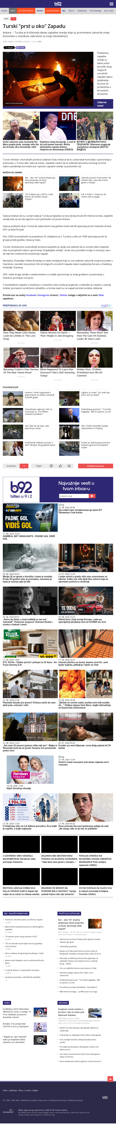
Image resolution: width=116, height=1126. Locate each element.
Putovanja (95, 10)
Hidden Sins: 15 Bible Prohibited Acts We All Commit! (89, 372)
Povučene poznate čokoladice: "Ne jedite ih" (79, 987)
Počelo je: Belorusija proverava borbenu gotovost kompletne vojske (95, 445)
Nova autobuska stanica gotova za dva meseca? (80, 1061)
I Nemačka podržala (68, 946)
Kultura (108, 10)
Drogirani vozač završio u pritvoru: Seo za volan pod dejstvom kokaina (71, 1012)
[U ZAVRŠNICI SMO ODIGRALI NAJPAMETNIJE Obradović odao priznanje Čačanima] (21, 852)
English (35, 1090)
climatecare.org (48, 1115)
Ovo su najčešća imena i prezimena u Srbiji (78, 968)
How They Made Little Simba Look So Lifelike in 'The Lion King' (19, 335)
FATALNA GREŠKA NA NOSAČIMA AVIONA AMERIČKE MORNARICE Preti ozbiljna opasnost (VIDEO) (95, 860)
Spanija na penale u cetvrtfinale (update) (22, 977)
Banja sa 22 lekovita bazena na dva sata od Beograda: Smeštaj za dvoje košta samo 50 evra (80, 952)
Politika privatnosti (75, 1100)
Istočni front (26, 10)
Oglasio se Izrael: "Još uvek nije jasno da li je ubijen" (95, 393)
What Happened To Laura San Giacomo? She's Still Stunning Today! (57, 372)
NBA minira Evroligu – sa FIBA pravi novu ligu (78, 991)
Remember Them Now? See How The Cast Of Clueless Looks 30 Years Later (92, 335)
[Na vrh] (110, 1079)
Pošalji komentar (95, 466)
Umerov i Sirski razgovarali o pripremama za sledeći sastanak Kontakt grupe (39, 395)
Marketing (25, 1100)
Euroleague (52, 10)
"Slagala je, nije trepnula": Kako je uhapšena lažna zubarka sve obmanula (15, 1039)
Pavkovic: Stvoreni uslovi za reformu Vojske (24, 919)
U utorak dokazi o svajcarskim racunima (22, 970)
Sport (40, 10)
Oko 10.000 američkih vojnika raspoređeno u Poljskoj (94, 427)
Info (12, 10)
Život (71, 10)
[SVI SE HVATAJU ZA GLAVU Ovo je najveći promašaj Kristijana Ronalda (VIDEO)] (96, 884)
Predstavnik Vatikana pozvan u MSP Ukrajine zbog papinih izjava (40, 443)
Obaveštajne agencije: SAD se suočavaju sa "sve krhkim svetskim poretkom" (38, 411)
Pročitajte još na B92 (69, 913)
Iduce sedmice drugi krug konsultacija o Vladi (24, 953)
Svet (6, 19)
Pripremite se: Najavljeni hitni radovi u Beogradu (80, 1035)
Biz (63, 10)
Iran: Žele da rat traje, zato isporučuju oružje (37, 427)
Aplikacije (13, 1090)
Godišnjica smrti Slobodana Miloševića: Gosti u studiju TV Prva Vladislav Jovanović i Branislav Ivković (17, 1013)
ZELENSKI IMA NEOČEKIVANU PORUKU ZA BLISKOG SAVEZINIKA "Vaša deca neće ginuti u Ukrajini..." (59, 859)
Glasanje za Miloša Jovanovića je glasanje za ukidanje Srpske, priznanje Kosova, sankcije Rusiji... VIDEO (79, 961)
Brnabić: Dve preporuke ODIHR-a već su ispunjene (16, 1025)
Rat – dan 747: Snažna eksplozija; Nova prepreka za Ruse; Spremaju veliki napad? (40, 180)
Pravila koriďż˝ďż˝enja (57, 1100)
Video (7, 1003)
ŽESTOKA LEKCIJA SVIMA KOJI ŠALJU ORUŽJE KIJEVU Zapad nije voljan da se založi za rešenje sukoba (21, 891)
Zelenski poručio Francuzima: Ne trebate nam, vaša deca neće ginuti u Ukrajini (96, 180)
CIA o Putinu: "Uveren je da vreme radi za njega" (93, 195)
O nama (27, 1090)
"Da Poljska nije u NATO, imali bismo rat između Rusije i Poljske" (39, 196)
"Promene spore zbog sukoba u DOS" (21, 936)
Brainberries (21, 343)
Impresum (43, 1100)
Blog (20, 1090)
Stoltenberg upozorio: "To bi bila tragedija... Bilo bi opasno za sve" (96, 410)
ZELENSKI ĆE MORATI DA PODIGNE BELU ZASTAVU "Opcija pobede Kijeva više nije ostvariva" (58, 891)
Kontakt (34, 1100)
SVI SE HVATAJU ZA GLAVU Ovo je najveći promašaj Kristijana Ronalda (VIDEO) (95, 891)
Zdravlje (82, 10)
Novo (4, 10)
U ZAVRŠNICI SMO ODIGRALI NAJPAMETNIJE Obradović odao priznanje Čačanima (19, 859)
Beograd (63, 1003)
